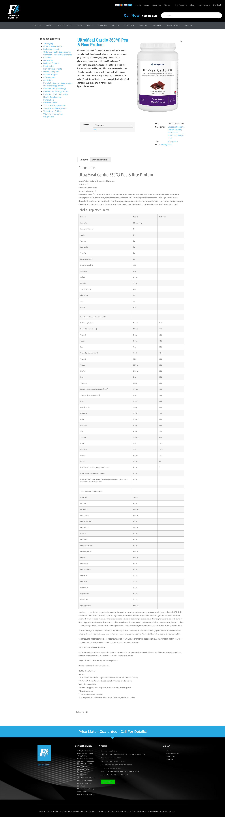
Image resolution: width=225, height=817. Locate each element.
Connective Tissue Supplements (57, 55)
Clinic (167, 5)
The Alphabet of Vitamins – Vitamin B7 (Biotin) (116, 764)
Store (146, 5)
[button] (181, 41)
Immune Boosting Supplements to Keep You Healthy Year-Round (123, 754)
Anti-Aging (49, 25)
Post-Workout (157, 25)
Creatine (79, 25)
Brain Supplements (51, 49)
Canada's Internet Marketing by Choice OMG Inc (155, 811)
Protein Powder (129, 25)
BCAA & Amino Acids (64, 25)
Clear (95, 129)
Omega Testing (82, 791)
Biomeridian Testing (84, 766)
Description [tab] (84, 160)
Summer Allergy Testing (109, 751)
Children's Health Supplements (57, 52)
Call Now (140, 15)
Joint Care (115, 25)
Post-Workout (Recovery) (54, 88)
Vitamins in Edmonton (53, 114)
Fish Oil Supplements (52, 69)
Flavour (86, 124)
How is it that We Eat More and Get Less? (114, 775)
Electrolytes (48, 66)
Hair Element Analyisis (84, 780)
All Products (37, 25)
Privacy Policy (169, 759)
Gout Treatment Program (86, 777)
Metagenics (173, 141)
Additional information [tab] (100, 160)
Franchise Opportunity (172, 753)
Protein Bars (48, 100)
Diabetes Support (51, 63)
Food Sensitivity (82, 772)
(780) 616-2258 (43, 765)
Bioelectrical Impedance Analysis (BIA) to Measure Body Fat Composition (85, 761)
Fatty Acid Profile (83, 769)
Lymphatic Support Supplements (57, 83)
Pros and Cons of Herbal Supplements (113, 761)
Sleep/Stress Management (55, 108)
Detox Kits (89, 25)
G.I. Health (80, 775)
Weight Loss (188, 25)
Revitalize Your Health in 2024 (111, 758)
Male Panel (81, 786)
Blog (192, 5)
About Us (156, 5)
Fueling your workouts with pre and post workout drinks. (120, 771)
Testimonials (204, 5)
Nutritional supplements (53, 86)
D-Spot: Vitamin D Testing (86, 794)
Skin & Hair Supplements (54, 105)
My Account (181, 5)
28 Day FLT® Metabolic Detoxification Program (85, 752)
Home (138, 5)
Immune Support (50, 74)
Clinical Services (170, 756)
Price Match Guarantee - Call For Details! (112, 732)
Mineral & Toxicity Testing (85, 789)
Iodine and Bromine (84, 783)
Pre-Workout (143, 25)
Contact (217, 5)
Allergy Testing (82, 756)
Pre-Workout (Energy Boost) (55, 91)
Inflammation (102, 25)
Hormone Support (51, 71)
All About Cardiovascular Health (111, 768)
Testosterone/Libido (173, 25)
